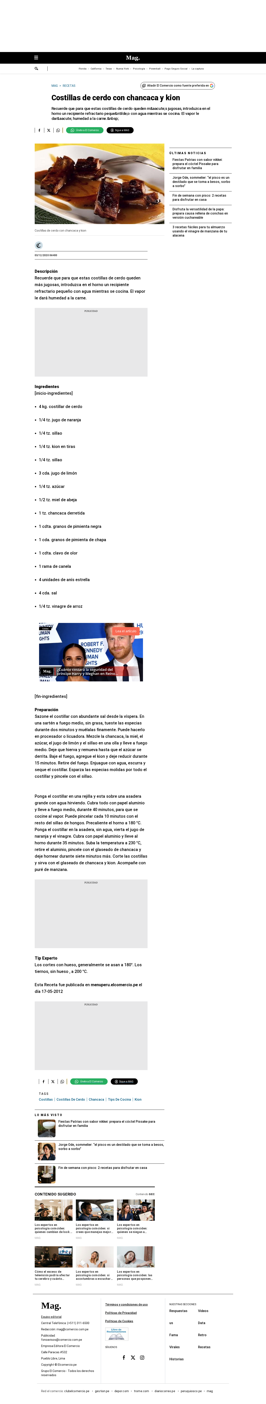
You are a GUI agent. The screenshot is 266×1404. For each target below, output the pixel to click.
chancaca (96, 1099)
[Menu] (38, 58)
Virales (174, 1347)
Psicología (139, 69)
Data (201, 1323)
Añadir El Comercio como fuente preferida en (178, 85)
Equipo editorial (51, 1317)
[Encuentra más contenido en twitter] (48, 130)
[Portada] (51, 1313)
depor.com (122, 1391)
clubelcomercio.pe (77, 1391)
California (96, 69)
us (171, 1323)
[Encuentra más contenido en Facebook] (39, 130)
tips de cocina (119, 1099)
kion (138, 1099)
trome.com (142, 1391)
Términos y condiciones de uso (126, 1304)
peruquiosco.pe (191, 1391)
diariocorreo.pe (165, 1391)
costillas (46, 1099)
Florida (82, 69)
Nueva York (122, 69)
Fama (173, 1335)
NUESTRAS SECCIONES (182, 1304)
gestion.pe (102, 1391)
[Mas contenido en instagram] (142, 1357)
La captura (198, 69)
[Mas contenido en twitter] (133, 1357)
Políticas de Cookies (119, 1321)
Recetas (204, 1347)
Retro (202, 1335)
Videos (203, 1311)
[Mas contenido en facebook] (123, 1357)
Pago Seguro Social (176, 69)
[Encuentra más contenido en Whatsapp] (58, 130)
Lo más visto (49, 1115)
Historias (176, 1359)
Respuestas (178, 1311)
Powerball (154, 69)
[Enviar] (36, 69)
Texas (109, 69)
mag (210, 1391)
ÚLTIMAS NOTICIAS (188, 153)
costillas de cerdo (71, 1099)
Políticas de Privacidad (121, 1313)
